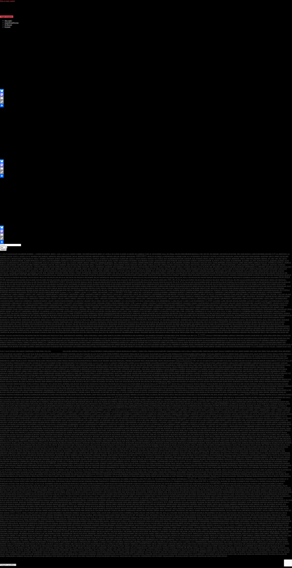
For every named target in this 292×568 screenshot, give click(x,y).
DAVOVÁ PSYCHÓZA (265, 313)
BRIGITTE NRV (205, 288)
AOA (192, 267)
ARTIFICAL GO (140, 269)
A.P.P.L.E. (16, 256)
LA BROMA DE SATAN (146, 410)
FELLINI (161, 354)
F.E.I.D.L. (273, 346)
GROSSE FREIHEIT (61, 373)
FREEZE (65, 360)
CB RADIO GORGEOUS (222, 294)
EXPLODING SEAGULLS (142, 346)
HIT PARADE (110, 381)
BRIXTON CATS (216, 288)
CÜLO (57, 311)
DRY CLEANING (271, 332)
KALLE (288, 397)
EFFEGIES (96, 338)
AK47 (273, 258)
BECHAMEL (24, 277)
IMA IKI (180, 386)
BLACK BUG (148, 282)
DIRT (81, 328)
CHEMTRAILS (23, 298)
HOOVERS (9, 384)
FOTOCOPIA (114, 358)
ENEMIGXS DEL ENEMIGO (77, 342)
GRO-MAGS (28, 373)
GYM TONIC (106, 375)
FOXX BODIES (141, 358)
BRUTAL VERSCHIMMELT (76, 290)
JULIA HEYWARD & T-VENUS (187, 397)
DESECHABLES (16, 322)
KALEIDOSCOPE (279, 397)
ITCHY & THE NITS (81, 390)
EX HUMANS (54, 346)
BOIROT (54, 286)
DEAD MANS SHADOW (130, 315)
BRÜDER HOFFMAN (271, 288)
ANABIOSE (186, 262)
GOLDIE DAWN (248, 369)
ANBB (241, 262)
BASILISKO (196, 275)
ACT (188, 256)
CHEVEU (54, 298)
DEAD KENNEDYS (106, 315)
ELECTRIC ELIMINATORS (12, 340)
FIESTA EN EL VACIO (251, 354)
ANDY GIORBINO (60, 265)
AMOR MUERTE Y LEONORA (128, 262)
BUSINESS (242, 290)
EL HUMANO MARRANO (194, 340)
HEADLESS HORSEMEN (177, 377)
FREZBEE (106, 360)
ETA (266, 344)
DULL (61, 335)
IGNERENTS (138, 386)
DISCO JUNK (190, 328)
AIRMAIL (264, 258)
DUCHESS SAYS (45, 335)
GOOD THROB (282, 369)
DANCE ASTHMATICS (90, 313)
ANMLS (187, 265)
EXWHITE (218, 346)
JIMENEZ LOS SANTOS (138, 394)
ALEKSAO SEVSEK (101, 260)
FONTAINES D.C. (34, 358)
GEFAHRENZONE (159, 365)
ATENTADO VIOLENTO (66, 271)
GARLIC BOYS (233, 363)
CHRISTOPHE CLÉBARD (205, 298)
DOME (97, 330)
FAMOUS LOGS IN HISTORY (157, 351)
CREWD (101, 309)
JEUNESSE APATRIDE (123, 394)
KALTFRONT (34, 399)
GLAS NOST (18, 369)
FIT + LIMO (34, 356)
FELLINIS (168, 354)
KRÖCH (10, 410)
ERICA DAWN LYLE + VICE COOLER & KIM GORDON (264, 342)
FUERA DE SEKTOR (259, 360)
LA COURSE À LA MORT (171, 410)
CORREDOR (95, 307)
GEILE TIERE (192, 365)
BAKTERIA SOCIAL (49, 275)
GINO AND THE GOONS (210, 367)
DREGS (168, 332)
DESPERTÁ (93, 322)
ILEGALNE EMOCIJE (160, 386)
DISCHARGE (159, 328)
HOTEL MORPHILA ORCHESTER (68, 384)
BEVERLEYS (78, 280)
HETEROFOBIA (230, 379)
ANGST (140, 265)
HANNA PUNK (16, 377)
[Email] (146, 98)
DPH (280, 330)
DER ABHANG (35, 320)
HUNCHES (222, 384)
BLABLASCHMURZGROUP (102, 282)
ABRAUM (109, 256)
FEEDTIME (72, 354)
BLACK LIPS (189, 282)
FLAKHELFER (89, 356)
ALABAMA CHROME (16, 260)
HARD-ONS (76, 377)
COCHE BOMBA (37, 303)
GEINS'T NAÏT (217, 365)
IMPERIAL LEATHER (208, 386)
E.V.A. (195, 335)
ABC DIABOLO (43, 256)
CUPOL (124, 311)
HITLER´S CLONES (89, 381)
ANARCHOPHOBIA (219, 262)
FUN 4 (2, 363)
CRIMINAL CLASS (159, 309)
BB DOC (263, 275)
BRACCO (7, 288)
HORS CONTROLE (33, 384)
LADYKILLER (192, 410)
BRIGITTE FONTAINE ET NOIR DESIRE (187, 288)
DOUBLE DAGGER (203, 330)
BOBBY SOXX (266, 284)
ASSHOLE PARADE (255, 269)
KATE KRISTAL (217, 399)
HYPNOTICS (262, 384)
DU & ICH (9, 335)
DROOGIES (227, 332)
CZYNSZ (188, 311)
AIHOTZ (242, 258)
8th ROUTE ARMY (96, 254)
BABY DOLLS (171, 273)
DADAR (282, 311)
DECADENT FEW (35, 317)
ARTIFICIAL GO (150, 269)
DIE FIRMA (176, 324)
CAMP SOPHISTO (229, 292)
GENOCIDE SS (18, 367)
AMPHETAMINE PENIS (145, 262)
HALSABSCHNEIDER (208, 375)
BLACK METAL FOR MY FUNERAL (222, 282)
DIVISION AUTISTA (23, 330)
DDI (14, 315)
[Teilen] (146, 105)
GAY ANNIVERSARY (68, 365)
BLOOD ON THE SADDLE (113, 284)
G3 (109, 363)
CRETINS (95, 309)
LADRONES (183, 410)
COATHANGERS (5, 303)
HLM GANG (119, 381)
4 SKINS (78, 254)
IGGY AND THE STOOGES (118, 386)
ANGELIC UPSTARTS (104, 265)
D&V (192, 311)
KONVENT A (283, 406)
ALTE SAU (46, 262)
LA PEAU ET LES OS (25, 412)
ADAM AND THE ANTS (241, 256)
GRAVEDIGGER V (191, 371)
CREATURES (74, 309)
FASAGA (221, 351)
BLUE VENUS (175, 284)
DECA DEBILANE (23, 317)
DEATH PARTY (221, 315)
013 (103, 254)
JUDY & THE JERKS (170, 397)
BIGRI (222, 280)
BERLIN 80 (216, 277)
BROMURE (248, 288)
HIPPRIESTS (50, 381)
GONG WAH (269, 369)
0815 (201, 254)
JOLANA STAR (45, 397)
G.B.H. (90, 363)
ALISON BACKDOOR (204, 260)
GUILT (245, 373)
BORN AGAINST (152, 286)
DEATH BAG (202, 315)
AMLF (115, 262)
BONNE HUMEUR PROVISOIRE (115, 286)
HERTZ (206, 379)
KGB (95, 401)
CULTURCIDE (99, 311)
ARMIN (40, 269)
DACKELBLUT (268, 311)
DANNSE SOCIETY (126, 313)
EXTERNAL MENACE (172, 346)
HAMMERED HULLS (230, 375)
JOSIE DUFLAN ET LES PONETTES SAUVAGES (80, 397)
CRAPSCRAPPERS (6, 309)
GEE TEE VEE (141, 365)
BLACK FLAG (179, 282)
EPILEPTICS (156, 342)
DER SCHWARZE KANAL (236, 320)
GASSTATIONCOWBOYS (22, 365)
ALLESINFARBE (236, 260)
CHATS (238, 296)
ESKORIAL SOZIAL (187, 344)
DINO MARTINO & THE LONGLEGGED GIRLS (60, 328)
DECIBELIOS (46, 317)
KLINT (7, 406)
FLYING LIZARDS (261, 356)
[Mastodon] (146, 94)
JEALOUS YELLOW (141, 392)
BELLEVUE (178, 277)
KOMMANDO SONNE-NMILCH (161, 406)
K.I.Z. (232, 397)
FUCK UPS (248, 360)
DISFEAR (229, 328)
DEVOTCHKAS (213, 322)
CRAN (282, 307)
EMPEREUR (51, 342)
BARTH (189, 275)
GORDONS (10, 371)
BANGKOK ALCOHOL (104, 275)
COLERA (194, 303)
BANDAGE (92, 275)
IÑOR (124, 388)
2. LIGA (63, 254)
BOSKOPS (172, 286)
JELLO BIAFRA (153, 392)
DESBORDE (285, 320)
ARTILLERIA (160, 269)
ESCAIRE (141, 344)
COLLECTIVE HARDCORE (244, 303)
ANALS (209, 262)
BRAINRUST (30, 288)
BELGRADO (170, 277)
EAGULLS (209, 335)
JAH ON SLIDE (209, 390)
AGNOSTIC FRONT (202, 258)
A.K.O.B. (10, 256)
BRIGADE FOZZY (168, 288)
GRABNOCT (107, 371)
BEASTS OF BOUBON (12, 277)
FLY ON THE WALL (273, 356)
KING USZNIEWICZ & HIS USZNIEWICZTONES (114, 403)
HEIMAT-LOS (32, 379)
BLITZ (66, 284)
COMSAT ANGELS (77, 305)
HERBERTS (158, 379)
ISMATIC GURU (18, 390)
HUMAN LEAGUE (187, 384)
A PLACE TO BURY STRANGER (233, 267)
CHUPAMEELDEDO (280, 298)
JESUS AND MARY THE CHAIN (65, 394)
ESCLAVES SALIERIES (151, 344)
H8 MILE (118, 375)
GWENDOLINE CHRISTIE (73, 375)
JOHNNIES (262, 394)
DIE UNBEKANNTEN (237, 326)
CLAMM (186, 301)
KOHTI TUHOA (85, 406)
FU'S (200, 360)
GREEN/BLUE (219, 371)
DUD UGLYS (55, 335)
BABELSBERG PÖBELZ (158, 273)
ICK (48, 386)
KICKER (104, 401)
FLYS (282, 356)
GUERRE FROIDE (207, 373)
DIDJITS (11, 324)
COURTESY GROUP (207, 307)
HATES (137, 377)
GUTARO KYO (283, 373)
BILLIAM (3, 282)
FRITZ (143, 360)
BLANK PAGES (26, 284)
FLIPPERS (215, 356)
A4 (27, 256)
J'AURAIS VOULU (112, 390)
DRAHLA (137, 332)
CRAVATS (47, 309)
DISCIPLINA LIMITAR (170, 328)
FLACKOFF (64, 356)
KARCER (131, 399)
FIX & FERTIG (55, 356)
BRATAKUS (43, 288)
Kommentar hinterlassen (37, 43)
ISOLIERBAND (48, 390)
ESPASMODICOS (199, 344)
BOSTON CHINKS (192, 286)
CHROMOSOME (236, 298)
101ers (164, 254)
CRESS (89, 309)
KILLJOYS (218, 401)
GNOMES (106, 369)
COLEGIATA (187, 303)
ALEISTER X (90, 260)
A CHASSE (178, 256)
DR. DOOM (10, 332)
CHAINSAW (54, 296)
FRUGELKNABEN (169, 360)
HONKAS (262, 381)
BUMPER (176, 290)
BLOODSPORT (127, 284)
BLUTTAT (248, 284)
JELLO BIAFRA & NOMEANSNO (184, 392)
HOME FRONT (227, 381)
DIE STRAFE (151, 326)
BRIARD (116, 288)
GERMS (55, 367)
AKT (280, 258)
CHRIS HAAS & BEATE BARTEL (156, 298)
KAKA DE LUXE (268, 397)
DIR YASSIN (138, 328)
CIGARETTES (78, 301)
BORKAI (144, 286)
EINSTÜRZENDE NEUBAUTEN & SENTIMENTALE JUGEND (196, 338)
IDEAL (63, 386)
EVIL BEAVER (13, 346)
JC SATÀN (123, 392)
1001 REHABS (214, 254)
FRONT (160, 360)
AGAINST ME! (124, 258)
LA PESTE (36, 412)
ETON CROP (282, 344)
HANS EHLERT (40, 377)
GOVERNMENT (76, 371)
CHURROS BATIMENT (40, 301)
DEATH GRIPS (210, 315)
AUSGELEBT (239, 271)
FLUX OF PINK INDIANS (240, 356)
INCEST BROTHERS (254, 386)
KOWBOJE (150, 408)
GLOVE (92, 369)
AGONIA (211, 258)
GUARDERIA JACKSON (160, 373)
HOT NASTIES (84, 384)
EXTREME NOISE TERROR (205, 346)
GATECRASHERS (48, 365)
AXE (113, 273)
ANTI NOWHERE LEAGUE (121, 267)
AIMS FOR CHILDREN (253, 258)
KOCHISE (77, 406)
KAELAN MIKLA (253, 397)
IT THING (91, 390)
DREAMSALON (160, 332)
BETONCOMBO (41, 280)
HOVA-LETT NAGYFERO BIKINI (129, 384)
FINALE (269, 354)
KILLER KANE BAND (147, 401)
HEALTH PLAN (190, 377)
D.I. (206, 311)
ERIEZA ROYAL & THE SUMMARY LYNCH (21, 344)
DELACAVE (170, 317)
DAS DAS (158, 313)
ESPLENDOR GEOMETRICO (236, 344)
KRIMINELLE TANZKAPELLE (281, 408)
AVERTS (78, 273)
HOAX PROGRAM (129, 381)
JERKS (261, 392)
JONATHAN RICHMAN (57, 397)
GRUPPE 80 (128, 373)
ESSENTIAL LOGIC (252, 344)
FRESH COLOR (97, 360)
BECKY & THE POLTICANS (68, 277)
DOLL (92, 330)
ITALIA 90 (71, 390)
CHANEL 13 (96, 296)
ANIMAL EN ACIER (154, 265)
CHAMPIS (81, 296)
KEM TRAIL (16, 401)
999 (208, 254)
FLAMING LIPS (99, 356)
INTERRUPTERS (193, 388)
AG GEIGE (158, 258)
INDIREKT (288, 386)
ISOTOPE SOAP (59, 390)
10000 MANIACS (245, 254)
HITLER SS (79, 381)
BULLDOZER (155, 290)
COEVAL (127, 303)
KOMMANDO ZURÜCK (180, 406)
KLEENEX (281, 403)
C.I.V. (88, 292)
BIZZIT (90, 282)
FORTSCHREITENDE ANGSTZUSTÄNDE (96, 358)
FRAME (187, 358)
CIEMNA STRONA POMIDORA (64, 301)
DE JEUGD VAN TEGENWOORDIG (155, 317)
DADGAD (3, 313)
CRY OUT (18, 311)
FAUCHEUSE (8, 354)
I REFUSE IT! (256, 388)
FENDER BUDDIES (188, 354)
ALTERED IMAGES (12, 262)
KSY (56, 410)
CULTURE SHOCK (110, 311)
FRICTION (113, 360)
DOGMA (82, 330)
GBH (115, 365)
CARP (33, 294)
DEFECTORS (101, 317)
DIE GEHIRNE (196, 324)
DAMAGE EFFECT (63, 313)
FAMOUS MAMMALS (174, 351)
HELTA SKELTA (91, 379)
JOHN (225, 394)
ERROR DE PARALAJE (127, 344)
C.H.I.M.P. (83, 292)
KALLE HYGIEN (5, 399)
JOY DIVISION (122, 397)
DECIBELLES (55, 317)
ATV (153, 271)
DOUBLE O (213, 330)
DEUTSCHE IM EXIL (152, 322)
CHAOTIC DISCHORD (171, 296)
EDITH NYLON (56, 338)
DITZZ (14, 330)
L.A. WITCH (116, 410)
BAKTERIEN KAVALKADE (65, 275)
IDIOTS (68, 386)
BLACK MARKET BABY (202, 282)
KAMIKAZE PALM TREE (47, 399)
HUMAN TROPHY (212, 384)
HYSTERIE (3, 386)
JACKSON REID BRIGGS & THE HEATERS (161, 390)
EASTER (247, 335)
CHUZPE (51, 301)
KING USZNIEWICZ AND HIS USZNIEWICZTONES (146, 403)
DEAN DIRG (188, 315)
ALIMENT (193, 260)
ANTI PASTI (134, 267)
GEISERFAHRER (237, 365)
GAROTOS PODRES (245, 363)
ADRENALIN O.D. (27, 258)
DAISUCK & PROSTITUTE (47, 313)
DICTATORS (4, 324)
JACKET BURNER (133, 390)
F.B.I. (268, 346)
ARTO (173, 269)
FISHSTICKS (26, 356)
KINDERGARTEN (262, 401)
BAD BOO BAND (210, 273)
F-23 (253, 346)
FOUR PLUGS (132, 358)
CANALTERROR (241, 292)
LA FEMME (210, 410)
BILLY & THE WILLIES (35, 282)
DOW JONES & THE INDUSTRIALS (229, 330)
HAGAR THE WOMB (153, 375)
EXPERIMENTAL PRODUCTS (109, 346)
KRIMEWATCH (244, 408)
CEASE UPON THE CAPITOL (239, 294)
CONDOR (150, 305)
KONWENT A (24, 408)
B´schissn (63, 292)
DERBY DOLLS (46, 320)
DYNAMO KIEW (169, 335)
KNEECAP (39, 406)
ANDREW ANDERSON (40, 265)
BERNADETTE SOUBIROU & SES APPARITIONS (248, 277)
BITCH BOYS (70, 282)
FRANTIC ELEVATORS (253, 358)
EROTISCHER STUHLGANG (105, 344)
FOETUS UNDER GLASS (19, 358)
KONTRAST (242, 406)
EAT (261, 335)
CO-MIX (286, 301)
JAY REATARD (95, 392)
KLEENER (273, 403)
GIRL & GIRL (238, 367)
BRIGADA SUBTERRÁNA (153, 288)
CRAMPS (276, 307)
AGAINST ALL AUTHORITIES (109, 258)
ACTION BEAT (195, 256)
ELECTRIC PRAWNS (70, 340)
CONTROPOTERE (53, 307)
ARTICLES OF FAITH (125, 269)
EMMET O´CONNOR (30, 342)
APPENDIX (261, 267)
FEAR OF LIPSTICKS (41, 354)
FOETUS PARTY (5, 358)
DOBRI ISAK (47, 330)
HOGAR (137, 381)
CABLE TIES (137, 292)
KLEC (268, 403)
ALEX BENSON (142, 260)
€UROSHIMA (4, 346)
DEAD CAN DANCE (64, 315)
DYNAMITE (160, 335)
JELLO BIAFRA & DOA (165, 392)
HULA (179, 384)
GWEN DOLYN (86, 375)
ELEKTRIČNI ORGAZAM (139, 340)
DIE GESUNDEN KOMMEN (223, 324)
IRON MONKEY (271, 388)
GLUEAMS (99, 369)
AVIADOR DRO (87, 273)
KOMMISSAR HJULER (195, 406)
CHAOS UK (125, 296)
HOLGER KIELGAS (182, 381)
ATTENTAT (134, 271)
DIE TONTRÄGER (201, 326)
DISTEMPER (270, 328)
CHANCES (88, 296)
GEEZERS (149, 365)
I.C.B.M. (10, 386)
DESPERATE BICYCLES (81, 322)
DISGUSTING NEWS (238, 328)
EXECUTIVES (45, 346)
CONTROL (19, 307)
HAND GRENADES (264, 375)
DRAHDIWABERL (128, 332)
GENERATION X (280, 365)
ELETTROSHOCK (179, 340)
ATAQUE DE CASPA (36, 271)
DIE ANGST (68, 324)
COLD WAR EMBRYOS (174, 303)
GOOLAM (3, 371)
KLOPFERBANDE (24, 406)
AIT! (269, 258)
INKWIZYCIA (71, 388)
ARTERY (100, 269)
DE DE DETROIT (73, 317)
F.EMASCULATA (281, 346)
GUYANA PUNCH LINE (46, 375)
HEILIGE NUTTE (14, 379)
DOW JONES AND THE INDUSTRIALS (253, 330)
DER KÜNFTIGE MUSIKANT (121, 320)
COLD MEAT (152, 303)
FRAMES (194, 358)
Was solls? (8, 21)
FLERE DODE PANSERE (141, 356)
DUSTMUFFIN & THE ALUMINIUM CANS (134, 335)
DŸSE (177, 335)
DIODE (77, 328)
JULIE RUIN (201, 397)
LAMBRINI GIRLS (264, 410)
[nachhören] (4, 47)
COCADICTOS (27, 303)
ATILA (77, 271)
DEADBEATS (44, 315)
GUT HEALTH (8, 375)
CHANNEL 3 (112, 296)
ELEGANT (116, 340)
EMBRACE (283, 340)
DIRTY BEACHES (120, 328)
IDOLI (78, 386)
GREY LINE (238, 371)
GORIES (24, 371)
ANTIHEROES (99, 267)
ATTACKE (121, 271)
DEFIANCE (129, 317)
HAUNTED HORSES (146, 377)
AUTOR (39, 273)
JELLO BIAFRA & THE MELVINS (247, 392)
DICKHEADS (247, 322)
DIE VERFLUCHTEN (250, 326)
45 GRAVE (123, 254)
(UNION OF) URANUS (43, 254)
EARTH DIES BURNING (220, 335)
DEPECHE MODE (15, 320)
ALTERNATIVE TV (25, 262)
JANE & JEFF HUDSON (13, 392)
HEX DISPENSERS (241, 379)
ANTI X (161, 267)
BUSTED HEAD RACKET (271, 290)
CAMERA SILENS (191, 292)
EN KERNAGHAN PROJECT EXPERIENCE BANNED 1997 (110, 342)
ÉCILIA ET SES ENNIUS (43, 338)
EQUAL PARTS (183, 342)
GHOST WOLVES (135, 367)
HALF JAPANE (176, 375)
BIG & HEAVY (136, 280)
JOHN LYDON (251, 394)
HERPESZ (201, 379)
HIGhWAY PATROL (12, 381)
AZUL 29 (118, 273)
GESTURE (84, 367)
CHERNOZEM (33, 298)
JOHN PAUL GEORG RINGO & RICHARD (26, 397)
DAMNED (78, 313)
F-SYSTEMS (259, 346)
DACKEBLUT (258, 311)
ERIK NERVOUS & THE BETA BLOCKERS (60, 344)
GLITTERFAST (61, 369)
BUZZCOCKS (32, 292)
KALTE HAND (24, 399)
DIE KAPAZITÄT (275, 324)
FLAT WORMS (115, 356)
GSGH (150, 373)
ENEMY (88, 342)
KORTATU (72, 408)
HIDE (279, 379)
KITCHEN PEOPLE (197, 403)
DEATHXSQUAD (284, 315)
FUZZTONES (83, 363)
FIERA (242, 354)
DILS (42, 328)
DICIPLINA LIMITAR (235, 322)
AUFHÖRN (195, 271)
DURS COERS (102, 335)
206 (167, 254)
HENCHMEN (109, 379)
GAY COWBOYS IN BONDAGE (85, 365)
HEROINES (193, 379)
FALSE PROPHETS (97, 351)
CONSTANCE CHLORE (226, 305)
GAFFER (131, 363)
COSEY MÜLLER (146, 307)
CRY (12, 311)
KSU (52, 410)
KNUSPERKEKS (68, 406)
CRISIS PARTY (189, 309)
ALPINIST (281, 260)
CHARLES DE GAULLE (201, 296)
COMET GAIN (20, 305)
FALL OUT (86, 351)
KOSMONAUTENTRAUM (124, 408)
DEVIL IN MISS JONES (196, 322)
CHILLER (60, 298)
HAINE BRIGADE (165, 375)
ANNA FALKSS (195, 265)
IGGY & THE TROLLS (102, 386)
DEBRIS (10, 317)
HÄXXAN (142, 375)
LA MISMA (279, 410)
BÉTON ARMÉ (31, 280)
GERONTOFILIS (64, 367)
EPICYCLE (148, 342)
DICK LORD (261, 322)
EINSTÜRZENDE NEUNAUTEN (226, 338)
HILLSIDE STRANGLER (26, 381)
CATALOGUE (146, 294)
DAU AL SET (183, 313)
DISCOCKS (181, 328)
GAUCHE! (58, 365)
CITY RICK (139, 301)
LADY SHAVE (201, 410)
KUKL (60, 410)
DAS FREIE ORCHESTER (170, 313)
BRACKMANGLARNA (18, 288)
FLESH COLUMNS (156, 356)
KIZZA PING (207, 403)
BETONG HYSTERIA (53, 280)
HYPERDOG (254, 384)
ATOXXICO (114, 271)
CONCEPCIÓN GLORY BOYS (93, 305)
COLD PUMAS (162, 303)
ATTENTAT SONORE (144, 271)
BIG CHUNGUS (207, 280)
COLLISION (257, 303)
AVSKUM (95, 273)
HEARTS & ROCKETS (227, 377)
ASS (247, 269)
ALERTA (116, 260)
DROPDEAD (236, 332)
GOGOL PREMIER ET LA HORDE (196, 369)
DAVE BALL (236, 313)
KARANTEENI (122, 399)
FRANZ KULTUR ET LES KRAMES (272, 358)
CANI (248, 292)
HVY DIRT (240, 384)
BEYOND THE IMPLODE (91, 280)
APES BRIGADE (217, 267)
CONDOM (144, 305)
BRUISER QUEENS (32, 290)
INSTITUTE (146, 388)
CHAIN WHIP (62, 296)
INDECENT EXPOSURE (269, 386)
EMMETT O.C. (42, 342)
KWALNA (78, 410)
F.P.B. (289, 346)
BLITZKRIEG (73, 284)
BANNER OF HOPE (131, 275)
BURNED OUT (209, 290)
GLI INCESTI (46, 369)
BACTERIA (191, 273)
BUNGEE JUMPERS (186, 290)
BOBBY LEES (256, 284)
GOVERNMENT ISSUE (89, 371)
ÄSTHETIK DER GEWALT (83, 258)
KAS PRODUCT (158, 399)
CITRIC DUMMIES (115, 301)
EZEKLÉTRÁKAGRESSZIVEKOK (239, 346)
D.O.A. (223, 311)
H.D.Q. (112, 375)
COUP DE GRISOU (195, 307)
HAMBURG (219, 375)
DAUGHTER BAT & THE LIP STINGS (208, 313)
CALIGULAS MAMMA (160, 292)
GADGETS (114, 363)
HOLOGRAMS (217, 381)
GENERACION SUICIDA (266, 365)
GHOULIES (145, 367)
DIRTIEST (96, 328)
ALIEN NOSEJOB (171, 260)
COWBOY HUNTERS (230, 307)
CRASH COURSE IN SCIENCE (27, 309)
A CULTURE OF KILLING (225, 256)
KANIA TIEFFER (83, 399)
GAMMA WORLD (188, 363)
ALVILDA (73, 262)
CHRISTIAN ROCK (174, 298)
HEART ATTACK (201, 377)
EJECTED (240, 338)
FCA (24, 354)
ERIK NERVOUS (41, 344)
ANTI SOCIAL (153, 267)
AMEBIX (80, 262)
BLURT (210, 284)
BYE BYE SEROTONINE (46, 292)
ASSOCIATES (282, 269)
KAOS (91, 399)
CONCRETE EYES (123, 305)
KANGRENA (74, 399)
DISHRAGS (249, 328)
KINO (165, 403)
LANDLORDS (4, 412)
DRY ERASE (281, 332)
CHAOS (118, 296)
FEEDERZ (64, 354)
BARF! (159, 275)
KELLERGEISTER (6, 401)
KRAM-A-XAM (188, 408)
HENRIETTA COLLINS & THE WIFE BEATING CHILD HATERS (134, 379)
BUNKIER (196, 290)
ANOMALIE (265, 265)
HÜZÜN (174, 384)
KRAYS (212, 408)
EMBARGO (265, 340)
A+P (273, 254)
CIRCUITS (104, 301)
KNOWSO (59, 406)
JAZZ (118, 392)
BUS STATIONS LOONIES (254, 290)
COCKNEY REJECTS (58, 303)
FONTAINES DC (47, 358)
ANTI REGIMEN (143, 267)
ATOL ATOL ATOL (85, 271)
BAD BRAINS (221, 273)
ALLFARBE (245, 260)
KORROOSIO (64, 408)
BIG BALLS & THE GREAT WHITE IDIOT (154, 280)
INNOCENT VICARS (92, 388)
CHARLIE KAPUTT (229, 296)
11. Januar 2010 (9, 111)
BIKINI (257, 280)
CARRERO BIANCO (51, 294)
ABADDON (34, 256)
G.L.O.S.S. (96, 363)
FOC (285, 356)
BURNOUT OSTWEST (221, 290)
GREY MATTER (248, 371)
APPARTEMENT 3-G (251, 267)
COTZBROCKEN (157, 307)
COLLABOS (224, 303)
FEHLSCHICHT (134, 354)
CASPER (81, 294)
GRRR (76, 373)
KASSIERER (168, 399)
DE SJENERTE (37, 322)
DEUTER (143, 322)
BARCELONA (152, 275)
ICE (28, 386)
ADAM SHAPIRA (254, 256)
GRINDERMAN (275, 371)
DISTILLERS (279, 328)
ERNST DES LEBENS (89, 344)
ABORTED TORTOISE (85, 256)
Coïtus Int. (138, 303)
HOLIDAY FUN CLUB (196, 381)
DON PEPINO (115, 330)
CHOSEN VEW (129, 298)
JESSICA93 (282, 392)
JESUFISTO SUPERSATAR (14, 394)
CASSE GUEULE (106, 294)
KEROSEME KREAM (57, 401)
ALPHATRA (273, 260)
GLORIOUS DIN (85, 369)
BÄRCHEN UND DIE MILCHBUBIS (24, 275)
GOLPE (256, 369)
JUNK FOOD (227, 397)
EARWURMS (240, 335)
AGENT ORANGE (141, 258)
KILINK (130, 401)
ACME (184, 256)
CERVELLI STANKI (6, 296)
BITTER (77, 282)
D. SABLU (229, 311)
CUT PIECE (155, 311)
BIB (130, 280)
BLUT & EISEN (218, 284)
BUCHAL (105, 290)
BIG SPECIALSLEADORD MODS (244, 280)
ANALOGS (203, 262)
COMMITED (67, 305)
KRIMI (251, 408)
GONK (275, 369)
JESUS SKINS (111, 394)
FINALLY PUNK (278, 354)
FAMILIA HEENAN (109, 351)
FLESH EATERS (167, 356)
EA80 (201, 335)
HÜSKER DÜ (164, 383)
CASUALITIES (127, 294)
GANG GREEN (199, 363)
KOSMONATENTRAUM (106, 408)
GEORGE (41, 367)
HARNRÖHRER (86, 377)
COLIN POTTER (215, 303)
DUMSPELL (79, 335)
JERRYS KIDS (274, 392)
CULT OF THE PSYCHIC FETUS (84, 311)
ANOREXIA (281, 265)
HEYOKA (251, 379)
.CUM (58, 254)
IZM (104, 390)
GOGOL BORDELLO (157, 369)
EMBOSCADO (274, 340)
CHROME (216, 298)
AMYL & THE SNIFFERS (174, 262)
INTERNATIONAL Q (180, 388)
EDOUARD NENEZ (68, 338)
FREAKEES (31, 360)
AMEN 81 (86, 262)
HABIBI (123, 375)
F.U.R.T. (2, 351)
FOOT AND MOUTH (70, 358)
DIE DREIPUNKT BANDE (164, 324)
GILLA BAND (189, 367)
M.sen (25, 43)
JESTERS (3, 394)
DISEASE (223, 328)
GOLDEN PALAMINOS (222, 369)
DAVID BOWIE (245, 313)
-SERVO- (53, 254)
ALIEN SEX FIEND (184, 260)
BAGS (41, 275)
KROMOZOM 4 (18, 410)
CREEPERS (82, 309)
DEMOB (259, 317)
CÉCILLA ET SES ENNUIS (257, 294)
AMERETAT (94, 262)
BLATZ (34, 284)
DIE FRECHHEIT (185, 324)
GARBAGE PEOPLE (221, 363)
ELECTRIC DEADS (276, 338)
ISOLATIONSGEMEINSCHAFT (33, 390)
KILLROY (226, 401)
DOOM (157, 330)
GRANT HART (137, 371)
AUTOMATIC (4, 273)
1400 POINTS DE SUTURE (227, 254)
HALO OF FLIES (195, 375)
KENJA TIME (25, 401)
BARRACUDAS (167, 275)
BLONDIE (96, 284)
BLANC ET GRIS (10, 284)
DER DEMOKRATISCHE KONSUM (62, 320)
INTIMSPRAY (219, 388)
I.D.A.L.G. (16, 386)
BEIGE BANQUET (116, 277)
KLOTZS (33, 406)
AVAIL (45, 273)
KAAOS (237, 397)
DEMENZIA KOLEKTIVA (249, 317)
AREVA (30, 269)
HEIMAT (23, 379)
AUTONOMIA (32, 273)
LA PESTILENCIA (45, 412)
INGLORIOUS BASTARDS (39, 388)
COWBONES (219, 307)
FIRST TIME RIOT (15, 356)
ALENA (110, 260)
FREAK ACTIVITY (21, 360)
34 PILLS (108, 254)
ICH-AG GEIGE (35, 386)
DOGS (88, 330)
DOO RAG (163, 330)
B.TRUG (137, 273)
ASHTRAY (217, 269)
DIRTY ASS (110, 328)
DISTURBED (4, 330)
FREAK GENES (41, 360)
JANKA (31, 392)
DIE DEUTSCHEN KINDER (126, 324)
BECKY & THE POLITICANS (49, 277)
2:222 (68, 254)
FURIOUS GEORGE (19, 363)
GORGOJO (17, 371)
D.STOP (235, 311)
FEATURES (52, 354)
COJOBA (145, 303)
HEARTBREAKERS (213, 377)
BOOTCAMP (130, 286)
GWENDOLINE (59, 375)
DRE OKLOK (175, 332)
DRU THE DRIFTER (253, 332)
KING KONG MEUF (36, 403)
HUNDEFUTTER (231, 384)
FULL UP (289, 360)
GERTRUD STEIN (75, 367)
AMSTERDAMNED (160, 262)
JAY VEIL (113, 392)
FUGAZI (281, 360)
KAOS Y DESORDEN (100, 399)
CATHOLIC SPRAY (199, 294)
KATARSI (209, 399)
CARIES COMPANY (18, 294)
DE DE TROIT (84, 317)
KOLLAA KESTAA (109, 406)
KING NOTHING (48, 403)
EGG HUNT (103, 338)
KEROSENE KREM (84, 401)
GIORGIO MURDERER (225, 367)
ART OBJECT (180, 269)
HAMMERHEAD (242, 375)
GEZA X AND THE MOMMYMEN (119, 367)
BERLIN (209, 277)
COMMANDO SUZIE (55, 305)
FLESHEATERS (178, 356)
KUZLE (65, 410)
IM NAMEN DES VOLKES (192, 386)
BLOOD (101, 284)
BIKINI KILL (282, 280)
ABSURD (123, 256)
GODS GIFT (117, 369)
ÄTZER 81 (96, 258)
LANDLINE (286, 410)
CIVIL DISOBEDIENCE (163, 301)
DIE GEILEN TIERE (207, 324)
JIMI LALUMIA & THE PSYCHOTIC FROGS (160, 394)
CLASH (208, 300)
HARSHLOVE (95, 377)
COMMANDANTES (32, 305)
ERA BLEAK (193, 342)
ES (136, 344)
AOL (195, 267)
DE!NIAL (37, 315)
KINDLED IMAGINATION (277, 401)
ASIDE (230, 269)
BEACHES (270, 275)
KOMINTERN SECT (122, 406)
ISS (65, 390)
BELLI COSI (187, 277)
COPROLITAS (64, 307)
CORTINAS (124, 307)
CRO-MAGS (236, 309)
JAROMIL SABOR (84, 392)
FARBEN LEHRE (197, 351)
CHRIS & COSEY (140, 298)
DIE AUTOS (82, 324)
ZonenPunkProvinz (12, 23)
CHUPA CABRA (269, 298)
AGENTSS (150, 258)
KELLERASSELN (275, 399)
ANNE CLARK (215, 265)
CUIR (61, 311)
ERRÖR (117, 344)
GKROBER (3, 369)
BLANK (18, 284)
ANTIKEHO (108, 267)
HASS (109, 377)
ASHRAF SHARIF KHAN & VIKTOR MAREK (199, 269)
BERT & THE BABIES (272, 277)
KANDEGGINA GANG (62, 399)
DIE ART (75, 324)
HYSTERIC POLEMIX (281, 384)
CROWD (253, 309)
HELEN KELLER (79, 379)
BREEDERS (84, 288)
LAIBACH (236, 410)
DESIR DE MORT (27, 322)
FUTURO (58, 363)
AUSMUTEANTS (263, 271)
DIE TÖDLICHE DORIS (185, 326)
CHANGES (103, 296)
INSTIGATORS (138, 388)
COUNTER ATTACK (182, 307)
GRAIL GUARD (116, 371)
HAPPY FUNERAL (51, 377)
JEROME (266, 392)
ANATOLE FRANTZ (232, 262)
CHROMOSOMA (225, 298)
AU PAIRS (228, 271)
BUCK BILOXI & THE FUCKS (117, 290)
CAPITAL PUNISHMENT (274, 292)
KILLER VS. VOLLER (195, 401)
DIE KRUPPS (26, 326)
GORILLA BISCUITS (45, 371)
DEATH (194, 315)
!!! (0, 254)
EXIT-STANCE (67, 346)
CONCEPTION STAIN (110, 305)
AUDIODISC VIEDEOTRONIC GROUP (179, 271)
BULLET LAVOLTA (166, 290)
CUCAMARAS (44, 311)
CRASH (15, 309)
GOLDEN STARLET (236, 369)
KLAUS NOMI (261, 403)
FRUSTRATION (184, 360)
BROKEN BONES (227, 288)
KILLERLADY (159, 401)
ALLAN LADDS (225, 260)
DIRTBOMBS (88, 328)
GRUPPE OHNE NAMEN (140, 373)
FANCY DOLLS (186, 351)
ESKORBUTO (176, 344)
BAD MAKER (232, 273)
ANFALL (92, 265)
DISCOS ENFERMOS (212, 328)
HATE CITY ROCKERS (118, 377)
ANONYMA (273, 265)
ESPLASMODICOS (220, 344)
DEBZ (15, 317)
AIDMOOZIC (235, 258)
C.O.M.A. (111, 292)
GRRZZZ (82, 373)
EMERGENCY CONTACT (15, 342)
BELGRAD (162, 277)
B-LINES (125, 273)
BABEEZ (147, 273)
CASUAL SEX (137, 294)
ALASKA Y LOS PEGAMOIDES (50, 260)
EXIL (61, 346)
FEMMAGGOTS (177, 354)
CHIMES (67, 298)
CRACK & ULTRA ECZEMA (251, 307)
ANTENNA (37, 267)
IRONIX (263, 388)
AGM (193, 258)
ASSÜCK (3, 271)
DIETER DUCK (160, 326)
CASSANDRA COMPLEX (93, 294)
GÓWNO (99, 371)
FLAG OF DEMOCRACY (76, 356)
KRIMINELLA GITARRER (262, 408)
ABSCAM (116, 256)
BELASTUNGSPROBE (151, 277)
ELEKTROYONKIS (167, 340)
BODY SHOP (35, 286)
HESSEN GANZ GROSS (217, 379)
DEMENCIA (219, 317)
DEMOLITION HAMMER (271, 317)
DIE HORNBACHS (264, 324)
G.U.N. (106, 363)
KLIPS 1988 (14, 406)
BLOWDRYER (136, 284)
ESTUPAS (262, 344)
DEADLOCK (118, 315)
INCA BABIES (243, 386)
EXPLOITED (155, 346)
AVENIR (65, 273)
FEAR (32, 354)
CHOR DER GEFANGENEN (108, 298)
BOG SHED (47, 286)
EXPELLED (96, 346)
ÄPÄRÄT (57, 258)
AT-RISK (27, 271)
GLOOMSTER (74, 369)
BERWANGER (10, 280)
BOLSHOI (83, 286)
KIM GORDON (248, 401)
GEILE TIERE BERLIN (205, 365)
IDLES (73, 386)
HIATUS (262, 379)
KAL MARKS (15, 399)
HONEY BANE (249, 381)
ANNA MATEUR (205, 265)
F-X (265, 346)
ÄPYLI (63, 258)
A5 (29, 256)
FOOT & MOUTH (57, 358)
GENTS (35, 367)
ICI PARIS (43, 386)
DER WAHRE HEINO (274, 320)
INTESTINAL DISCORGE (207, 388)
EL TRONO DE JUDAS (233, 340)
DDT (32, 315)
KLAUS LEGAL (251, 403)
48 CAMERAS (139, 254)
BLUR (205, 284)
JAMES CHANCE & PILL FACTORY (238, 390)
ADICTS (271, 256)
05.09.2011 (6, 38)
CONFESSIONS (180, 305)
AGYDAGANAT (220, 258)
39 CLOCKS (115, 254)
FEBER (58, 354)
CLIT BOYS (250, 301)
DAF (8, 313)
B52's (142, 273)
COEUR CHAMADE (117, 303)
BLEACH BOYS (42, 284)
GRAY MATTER (203, 371)
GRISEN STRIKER (14, 373)
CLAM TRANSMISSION (196, 301)
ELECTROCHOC (82, 340)
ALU (68, 262)
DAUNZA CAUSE (225, 313)
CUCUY (52, 311)
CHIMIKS (73, 298)
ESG (170, 344)
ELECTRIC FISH (27, 340)
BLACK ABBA (121, 282)
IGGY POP (130, 386)
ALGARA (151, 260)
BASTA (212, 275)
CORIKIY (81, 307)
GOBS (111, 369)
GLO (68, 369)
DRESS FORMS (185, 332)
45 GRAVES (130, 254)
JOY (112, 397)
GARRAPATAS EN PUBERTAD (262, 363)
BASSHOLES (205, 275)
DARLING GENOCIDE (148, 313)
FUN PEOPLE (8, 363)
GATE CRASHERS (36, 365)
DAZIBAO (287, 313)
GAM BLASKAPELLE (175, 363)
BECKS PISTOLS (33, 277)
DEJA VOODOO (139, 317)
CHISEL (96, 298)
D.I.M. (209, 311)
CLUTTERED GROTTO (275, 301)
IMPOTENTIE (219, 386)
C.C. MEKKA (75, 292)
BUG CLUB (131, 290)
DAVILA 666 (254, 313)
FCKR (28, 354)
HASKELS (103, 377)
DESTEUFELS (102, 322)
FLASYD (107, 356)
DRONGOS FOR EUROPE (215, 332)
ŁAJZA (242, 410)
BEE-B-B (97, 277)
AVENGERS (58, 273)
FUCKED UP (207, 360)
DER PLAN (157, 320)
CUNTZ (119, 311)
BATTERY (226, 275)
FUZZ (77, 363)
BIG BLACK (174, 279)
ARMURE (47, 269)
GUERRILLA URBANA (221, 373)
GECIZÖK (120, 365)
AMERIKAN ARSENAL (105, 262)
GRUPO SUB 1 (119, 373)
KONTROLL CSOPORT (261, 406)
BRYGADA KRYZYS (91, 290)
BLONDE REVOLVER (85, 284)
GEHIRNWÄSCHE (182, 365)
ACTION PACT (205, 256)
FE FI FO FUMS (102, 354)
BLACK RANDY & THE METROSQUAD (259, 282)
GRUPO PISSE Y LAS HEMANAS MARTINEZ (99, 373)
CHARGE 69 (190, 296)
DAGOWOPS (24, 313)
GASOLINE (10, 365)
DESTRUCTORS (112, 322)
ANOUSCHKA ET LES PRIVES (9, 267)
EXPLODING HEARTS (127, 346)
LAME (273, 410)
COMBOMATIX (5, 305)
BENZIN (203, 277)
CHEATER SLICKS (271, 296)
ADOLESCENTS (16, 258)
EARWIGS (232, 335)
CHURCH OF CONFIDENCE (23, 301)
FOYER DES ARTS (153, 358)
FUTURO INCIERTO (68, 363)
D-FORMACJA (199, 311)
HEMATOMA (100, 379)
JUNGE (220, 397)
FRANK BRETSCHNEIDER (206, 358)
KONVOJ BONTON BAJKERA (9, 408)
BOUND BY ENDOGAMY (219, 286)
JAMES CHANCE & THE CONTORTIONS (263, 390)
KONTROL (250, 406)
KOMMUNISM (208, 406)
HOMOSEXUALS (238, 381)
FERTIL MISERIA (200, 354)
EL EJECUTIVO (125, 340)
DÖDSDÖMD (75, 330)
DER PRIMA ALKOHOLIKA (171, 320)
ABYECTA (150, 256)
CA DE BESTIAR (147, 292)
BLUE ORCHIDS (165, 284)
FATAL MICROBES (284, 351)
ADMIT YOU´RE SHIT (281, 256)
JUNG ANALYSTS (211, 397)
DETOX (130, 322)
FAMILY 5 (135, 351)
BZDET (57, 292)
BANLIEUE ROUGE (117, 275)
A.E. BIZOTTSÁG (281, 254)
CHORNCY (121, 298)
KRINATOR (3, 410)
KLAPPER (232, 403)
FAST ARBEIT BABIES (242, 351)
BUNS (202, 290)
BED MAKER (89, 277)
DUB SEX (36, 335)
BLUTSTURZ (240, 284)
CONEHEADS (158, 305)
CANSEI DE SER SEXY (258, 292)
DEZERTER (223, 322)
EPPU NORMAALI (172, 342)
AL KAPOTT (216, 260)
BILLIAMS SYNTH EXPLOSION (17, 282)
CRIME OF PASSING (145, 309)
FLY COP (251, 356)
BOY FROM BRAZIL (280, 286)
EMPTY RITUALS (61, 342)
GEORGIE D (49, 367)
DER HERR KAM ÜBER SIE (103, 320)
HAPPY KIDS (62, 377)
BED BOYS (80, 277)
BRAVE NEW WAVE (64, 288)
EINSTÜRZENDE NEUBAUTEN (161, 338)
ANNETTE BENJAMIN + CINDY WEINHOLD (235, 265)
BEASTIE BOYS (279, 275)
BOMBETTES (91, 286)
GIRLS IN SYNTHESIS (264, 367)
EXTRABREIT (184, 346)
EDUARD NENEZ (79, 338)
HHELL (256, 379)
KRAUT (206, 408)
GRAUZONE (169, 371)
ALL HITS (253, 260)
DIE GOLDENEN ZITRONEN (241, 324)
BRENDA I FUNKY (95, 288)
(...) (34, 254)
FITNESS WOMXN (44, 356)
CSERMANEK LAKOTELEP (30, 311)
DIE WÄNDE (270, 326)
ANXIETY (179, 267)
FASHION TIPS (229, 351)
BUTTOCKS (12, 292)
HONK (256, 381)
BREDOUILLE (75, 288)
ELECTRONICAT (106, 340)
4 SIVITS (73, 254)
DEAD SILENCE (155, 315)
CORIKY (88, 307)
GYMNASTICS (96, 375)
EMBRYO (3, 342)
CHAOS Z (132, 296)
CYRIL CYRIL (180, 311)
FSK (194, 360)
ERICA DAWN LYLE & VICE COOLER (234, 342)
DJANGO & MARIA (36, 330)
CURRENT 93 (136, 311)
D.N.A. (219, 311)
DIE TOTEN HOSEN (214, 326)
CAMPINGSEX (218, 292)
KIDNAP (121, 401)
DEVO (206, 322)
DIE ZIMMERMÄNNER (282, 326)
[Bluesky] (146, 91)
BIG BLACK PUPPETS (187, 280)
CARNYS (28, 294)
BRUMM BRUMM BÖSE (59, 290)
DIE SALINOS (118, 326)
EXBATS (37, 346)
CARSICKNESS (63, 294)
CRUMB (8, 311)
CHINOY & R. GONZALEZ (85, 298)
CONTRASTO (11, 307)
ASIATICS (224, 269)
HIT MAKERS (100, 381)
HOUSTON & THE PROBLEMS (109, 384)
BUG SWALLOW (145, 290)
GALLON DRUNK (145, 363)
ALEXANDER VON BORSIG (128, 260)
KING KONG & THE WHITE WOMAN (18, 403)
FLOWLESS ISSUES (225, 356)
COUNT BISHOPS (169, 307)
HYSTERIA (270, 384)
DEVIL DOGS (184, 322)
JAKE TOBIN (218, 390)
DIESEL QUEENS (140, 326)
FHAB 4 (236, 354)
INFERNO (19, 388)
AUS (233, 271)
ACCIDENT (158, 256)
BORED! (138, 286)
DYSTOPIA (183, 335)
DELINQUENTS (185, 317)
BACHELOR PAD (181, 273)
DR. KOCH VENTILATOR (23, 332)
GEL (257, 365)
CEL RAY (288, 294)
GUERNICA (197, 373)
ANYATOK (186, 267)
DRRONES (243, 332)
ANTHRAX (44, 267)
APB (210, 267)
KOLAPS (100, 406)
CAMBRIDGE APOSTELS (176, 292)
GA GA (136, 363)
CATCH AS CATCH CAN (184, 294)
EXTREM (193, 346)
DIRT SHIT (103, 328)
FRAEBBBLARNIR (165, 358)
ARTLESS (168, 269)
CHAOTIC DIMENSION (156, 296)
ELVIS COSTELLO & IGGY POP (251, 340)
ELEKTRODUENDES (154, 340)
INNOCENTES (80, 388)
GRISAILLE (4, 373)
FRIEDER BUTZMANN (132, 360)
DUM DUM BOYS (69, 335)
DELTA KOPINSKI (202, 317)
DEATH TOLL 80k (256, 315)
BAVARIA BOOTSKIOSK (245, 275)
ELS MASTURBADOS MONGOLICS (214, 340)
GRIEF (268, 371)
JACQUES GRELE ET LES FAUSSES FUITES (190, 390)
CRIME (122, 309)
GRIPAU (283, 371)
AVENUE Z (72, 273)
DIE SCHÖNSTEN (129, 326)
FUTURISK (51, 363)
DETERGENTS (122, 322)
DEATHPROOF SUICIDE (242, 315)
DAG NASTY (15, 313)
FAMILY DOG (143, 351)
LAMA (256, 410)
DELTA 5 (194, 317)
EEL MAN (89, 338)
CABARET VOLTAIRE (123, 292)
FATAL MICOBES (272, 351)
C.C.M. (68, 292)
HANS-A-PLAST (28, 377)
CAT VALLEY (210, 294)
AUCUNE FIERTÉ (161, 271)
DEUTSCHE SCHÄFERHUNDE (170, 322)
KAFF (261, 397)
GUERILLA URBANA (186, 373)
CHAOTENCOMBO (142, 296)
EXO (74, 346)
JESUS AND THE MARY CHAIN (86, 394)
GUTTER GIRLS (33, 375)
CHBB (243, 296)
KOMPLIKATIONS (220, 406)
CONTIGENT (254, 305)
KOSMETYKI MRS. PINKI (89, 408)
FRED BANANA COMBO (54, 360)
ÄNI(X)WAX (50, 258)
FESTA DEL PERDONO (214, 354)
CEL (268, 294)
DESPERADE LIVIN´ (66, 322)
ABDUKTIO (52, 256)
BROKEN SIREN (238, 288)
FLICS (185, 356)
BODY (9, 286)
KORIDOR (32, 408)
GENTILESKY (28, 367)
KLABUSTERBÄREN (220, 403)
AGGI (165, 258)
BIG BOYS (198, 280)
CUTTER (172, 311)
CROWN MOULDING (270, 309)
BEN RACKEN (196, 277)
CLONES (257, 301)
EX (20, 346)
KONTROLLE (273, 406)
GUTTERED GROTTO (21, 375)
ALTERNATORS (37, 262)
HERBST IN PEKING (169, 379)
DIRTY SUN (130, 328)
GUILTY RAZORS (253, 373)
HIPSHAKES (58, 381)
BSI (100, 290)
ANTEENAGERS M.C (27, 267)
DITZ (10, 330)
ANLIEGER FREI (178, 265)
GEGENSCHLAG (170, 365)
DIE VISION (261, 326)
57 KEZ (147, 254)
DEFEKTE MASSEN (119, 317)
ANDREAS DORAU (276, 262)
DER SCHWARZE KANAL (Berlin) (256, 320)
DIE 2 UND (17, 324)
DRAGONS (118, 332)
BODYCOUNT (25, 286)
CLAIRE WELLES (176, 301)
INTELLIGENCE (168, 388)
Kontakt (7, 27)
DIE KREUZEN (17, 326)
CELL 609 (281, 294)
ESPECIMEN (210, 344)
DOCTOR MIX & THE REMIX (61, 330)
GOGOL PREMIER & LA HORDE (174, 369)
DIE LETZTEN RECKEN (53, 326)
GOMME (261, 369)
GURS (276, 373)
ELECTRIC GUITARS (40, 340)
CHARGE (182, 296)
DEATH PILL (230, 315)
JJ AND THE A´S (192, 394)
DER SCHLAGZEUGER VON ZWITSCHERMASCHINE (210, 320)
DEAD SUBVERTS (167, 315)
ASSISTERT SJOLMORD (270, 269)
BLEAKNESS (52, 284)
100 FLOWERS (156, 254)
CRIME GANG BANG (132, 309)
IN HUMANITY (53, 388)
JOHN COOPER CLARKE (236, 394)
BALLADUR (85, 275)
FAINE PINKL (39, 351)
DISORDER (257, 328)
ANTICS (92, 267)
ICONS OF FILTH (55, 386)
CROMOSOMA (245, 309)
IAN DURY (23, 386)
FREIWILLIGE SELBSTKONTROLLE (80, 360)
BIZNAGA (84, 282)
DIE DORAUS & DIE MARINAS (145, 324)
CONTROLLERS (41, 307)
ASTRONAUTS (19, 271)
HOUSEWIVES (94, 384)
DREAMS (152, 332)
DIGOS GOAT (36, 328)
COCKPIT (69, 303)
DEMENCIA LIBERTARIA (232, 317)
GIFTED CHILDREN (178, 367)
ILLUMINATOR (173, 386)
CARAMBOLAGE (5, 294)
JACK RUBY (143, 390)
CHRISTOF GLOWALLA (188, 298)
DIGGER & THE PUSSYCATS (9, 328)
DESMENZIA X (48, 322)
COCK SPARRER (78, 303)
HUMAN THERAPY (200, 384)
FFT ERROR (230, 354)
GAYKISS (99, 365)
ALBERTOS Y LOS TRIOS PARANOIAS (72, 260)
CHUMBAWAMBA (257, 298)
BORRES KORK (163, 286)
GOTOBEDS (66, 371)
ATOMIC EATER (97, 271)
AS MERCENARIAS (239, 269)
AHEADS (228, 258)
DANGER (101, 313)
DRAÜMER (144, 332)
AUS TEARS (273, 271)
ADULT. (36, 258)
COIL (132, 303)
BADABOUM (200, 273)
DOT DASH (193, 330)
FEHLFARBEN (113, 354)
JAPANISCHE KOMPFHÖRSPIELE (67, 392)
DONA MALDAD (104, 330)
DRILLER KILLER (201, 332)
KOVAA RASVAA (141, 408)
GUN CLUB (268, 373)
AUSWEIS (281, 271)
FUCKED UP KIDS (217, 360)
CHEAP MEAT (250, 296)
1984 (238, 254)
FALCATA (47, 351)
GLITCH (53, 369)
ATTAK (127, 271)
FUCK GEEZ (227, 360)
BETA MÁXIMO (20, 280)
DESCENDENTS (5, 322)
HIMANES (38, 381)
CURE (130, 311)
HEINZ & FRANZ (51, 379)
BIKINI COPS (273, 280)
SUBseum (8, 25)
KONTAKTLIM (233, 406)
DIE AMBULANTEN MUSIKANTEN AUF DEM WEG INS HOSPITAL (43, 324)
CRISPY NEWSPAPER (217, 309)
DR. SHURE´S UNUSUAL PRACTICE (43, 332)
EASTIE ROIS (254, 335)
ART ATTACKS (92, 269)
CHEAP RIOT (260, 296)
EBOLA (279, 335)
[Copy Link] (146, 102)
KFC (92, 401)
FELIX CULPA (144, 354)
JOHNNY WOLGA (271, 394)
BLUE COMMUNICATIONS (150, 284)
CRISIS (182, 309)
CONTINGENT (263, 305)
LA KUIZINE (249, 410)
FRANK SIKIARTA (239, 358)
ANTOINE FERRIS (170, 267)
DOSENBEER (171, 330)
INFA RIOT (12, 388)
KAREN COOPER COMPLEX (143, 399)
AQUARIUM (270, 267)
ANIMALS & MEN (167, 265)
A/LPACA (22, 256)
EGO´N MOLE (130, 338)
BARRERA (183, 275)
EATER (265, 335)
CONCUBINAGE (134, 305)
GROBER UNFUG (38, 373)
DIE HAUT (254, 324)
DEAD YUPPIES (178, 315)
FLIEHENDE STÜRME (197, 356)
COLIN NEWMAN (203, 303)
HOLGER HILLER (146, 381)
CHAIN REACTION (44, 296)
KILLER (136, 401)
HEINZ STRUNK (62, 379)
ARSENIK (78, 269)
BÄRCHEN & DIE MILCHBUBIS (264, 273)
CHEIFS (15, 298)
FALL (56, 350)
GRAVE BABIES (180, 371)
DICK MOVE (270, 322)
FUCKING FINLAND (238, 360)
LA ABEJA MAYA (133, 410)
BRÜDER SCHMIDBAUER (17, 290)
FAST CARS (253, 351)
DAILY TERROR (33, 313)
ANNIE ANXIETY (255, 265)
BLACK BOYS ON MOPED (135, 282)
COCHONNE (47, 303)
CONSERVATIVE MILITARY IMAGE (206, 305)
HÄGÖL (129, 375)
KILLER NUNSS (169, 401)
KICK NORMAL (112, 401)
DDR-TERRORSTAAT (23, 315)
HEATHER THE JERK (241, 377)
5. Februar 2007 (9, 181)
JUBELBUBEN (159, 397)
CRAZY (66, 309)
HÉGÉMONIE (4, 379)
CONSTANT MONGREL (241, 305)
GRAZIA (211, 371)
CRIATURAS (115, 309)
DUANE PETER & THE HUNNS (23, 335)
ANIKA (145, 265)
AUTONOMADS (22, 273)
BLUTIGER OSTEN (229, 284)
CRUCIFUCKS (282, 309)
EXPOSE (162, 346)
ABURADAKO (131, 256)
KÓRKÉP (38, 408)
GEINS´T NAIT (227, 365)
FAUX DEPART (17, 354)
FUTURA (29, 363)
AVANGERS (50, 273)
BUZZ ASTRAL (22, 292)
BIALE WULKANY (122, 280)
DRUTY (263, 332)
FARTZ (216, 351)
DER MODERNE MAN (142, 319)
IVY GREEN (99, 390)
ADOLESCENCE (5, 258)
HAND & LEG (253, 375)
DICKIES (254, 322)
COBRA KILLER (16, 303)
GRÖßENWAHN (49, 373)
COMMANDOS (43, 305)
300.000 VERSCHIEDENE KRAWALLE (187, 254)
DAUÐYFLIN (191, 313)
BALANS (77, 275)
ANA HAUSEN (195, 262)
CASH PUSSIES (73, 294)
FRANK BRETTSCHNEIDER (224, 358)
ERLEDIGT (77, 344)
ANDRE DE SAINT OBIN (25, 265)
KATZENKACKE (239, 399)
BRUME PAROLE (44, 290)
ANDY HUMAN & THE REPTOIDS (78, 265)
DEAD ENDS (75, 315)
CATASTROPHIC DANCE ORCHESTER (163, 294)
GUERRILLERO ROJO (236, 373)
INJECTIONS (62, 388)
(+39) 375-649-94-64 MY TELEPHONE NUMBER (17, 254)
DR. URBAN (110, 332)
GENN (12, 367)
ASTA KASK (10, 271)
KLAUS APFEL (241, 403)
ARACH (276, 267)
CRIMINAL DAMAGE (172, 309)
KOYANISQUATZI (160, 408)
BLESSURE (60, 284)
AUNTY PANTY (219, 271)
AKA (276, 258)
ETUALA (289, 344)
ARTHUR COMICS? (110, 269)
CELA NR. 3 (274, 294)
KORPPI (44, 408)
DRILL (192, 332)
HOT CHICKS (52, 384)
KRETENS (235, 408)
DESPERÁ (56, 322)
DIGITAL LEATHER (25, 328)
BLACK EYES (168, 282)
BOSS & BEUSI (181, 286)
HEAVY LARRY (266, 377)
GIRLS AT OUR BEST (249, 367)
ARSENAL (58, 269)
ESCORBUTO (164, 344)
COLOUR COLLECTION (280, 303)
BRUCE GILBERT (258, 288)
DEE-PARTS (93, 317)
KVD (72, 410)
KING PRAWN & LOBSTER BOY (64, 403)
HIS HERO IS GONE (69, 381)
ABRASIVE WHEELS (99, 256)
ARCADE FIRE (5, 269)
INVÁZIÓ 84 (231, 388)
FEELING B (80, 354)
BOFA (41, 286)
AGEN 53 (132, 258)
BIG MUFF (216, 280)
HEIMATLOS (41, 379)
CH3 (26, 296)
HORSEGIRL (44, 384)
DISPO (263, 328)
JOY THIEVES (134, 397)
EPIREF (163, 342)
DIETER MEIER (171, 326)
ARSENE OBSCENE (68, 269)
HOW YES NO (145, 384)
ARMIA (35, 269)
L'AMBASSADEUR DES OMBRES (92, 410)
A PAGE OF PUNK (203, 267)
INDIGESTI (280, 386)
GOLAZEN (211, 369)
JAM (224, 390)
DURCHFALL (93, 335)
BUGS (137, 290)
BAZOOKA (256, 275)
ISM (11, 390)
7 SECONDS (86, 254)
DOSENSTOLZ (180, 330)
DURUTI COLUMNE (114, 335)
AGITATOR (187, 258)
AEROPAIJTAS (70, 258)
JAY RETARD (104, 392)
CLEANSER (216, 301)
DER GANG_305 (88, 320)
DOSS (187, 330)
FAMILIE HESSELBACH (123, 351)
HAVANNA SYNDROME (160, 377)
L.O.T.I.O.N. (124, 410)
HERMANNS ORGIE (182, 379)
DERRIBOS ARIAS (187, 320)
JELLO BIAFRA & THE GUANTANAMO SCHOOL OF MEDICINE (215, 392)
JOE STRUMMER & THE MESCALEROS (210, 394)
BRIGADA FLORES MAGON (135, 288)
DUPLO (86, 335)
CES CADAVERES (19, 296)
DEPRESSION (26, 320)
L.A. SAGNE (108, 410)
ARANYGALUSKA (286, 267)
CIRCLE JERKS (96, 301)
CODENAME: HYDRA (103, 303)
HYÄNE (246, 384)
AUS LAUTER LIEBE (251, 271)
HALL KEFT (185, 375)
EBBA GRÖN (272, 335)
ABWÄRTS (141, 256)
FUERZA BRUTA (271, 360)
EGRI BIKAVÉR (140, 338)
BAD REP (251, 273)
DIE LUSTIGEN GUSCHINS (70, 326)
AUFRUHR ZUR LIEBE (206, 271)
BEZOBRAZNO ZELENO (108, 280)
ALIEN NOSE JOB (160, 260)
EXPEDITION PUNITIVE (84, 346)
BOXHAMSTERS (253, 286)
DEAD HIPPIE (93, 315)
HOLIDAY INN (208, 381)
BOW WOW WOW (242, 286)
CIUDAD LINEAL (149, 301)
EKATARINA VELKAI (251, 338)
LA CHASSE (158, 410)
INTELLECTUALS (157, 388)
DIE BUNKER (112, 324)
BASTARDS (218, 275)
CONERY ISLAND (169, 305)
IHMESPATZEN (148, 386)
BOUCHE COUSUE (204, 286)
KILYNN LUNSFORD (236, 401)
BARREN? (176, 275)
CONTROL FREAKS (29, 307)
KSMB (49, 410)
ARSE (52, 269)
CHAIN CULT (32, 296)
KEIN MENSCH (250, 399)
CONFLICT (190, 305)
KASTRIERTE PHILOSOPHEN (181, 399)
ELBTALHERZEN (264, 338)
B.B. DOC (131, 273)
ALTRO (63, 262)
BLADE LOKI (276, 282)
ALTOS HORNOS (55, 262)
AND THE (51, 265)
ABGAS (74, 256)
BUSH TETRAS (234, 290)
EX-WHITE (30, 346)
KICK (99, 401)
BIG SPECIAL (228, 280)
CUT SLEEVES (164, 311)
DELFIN (177, 317)
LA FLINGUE (219, 410)
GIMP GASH (198, 367)
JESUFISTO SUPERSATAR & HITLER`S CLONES (39, 394)
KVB (69, 410)
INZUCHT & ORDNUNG (243, 388)
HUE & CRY (154, 384)
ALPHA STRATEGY (263, 260)
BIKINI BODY (264, 280)
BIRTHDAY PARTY (57, 282)
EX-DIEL (24, 346)
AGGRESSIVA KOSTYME (175, 258)
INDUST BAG (4, 388)
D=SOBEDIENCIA (248, 311)
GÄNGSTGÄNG (123, 363)
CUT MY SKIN (146, 311)
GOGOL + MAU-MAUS (143, 369)
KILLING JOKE (208, 401)
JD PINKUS (130, 392)
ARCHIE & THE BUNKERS (18, 269)
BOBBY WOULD (276, 284)
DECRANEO (64, 317)
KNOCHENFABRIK (49, 406)
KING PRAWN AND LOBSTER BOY (87, 403)
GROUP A (71, 373)
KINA (255, 401)
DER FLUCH (78, 320)
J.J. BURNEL (122, 390)
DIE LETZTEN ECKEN (38, 326)
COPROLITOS (73, 307)
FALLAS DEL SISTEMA (70, 351)
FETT (224, 354)
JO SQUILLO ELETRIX (103, 397)
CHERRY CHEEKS (44, 298)
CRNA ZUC (228, 309)
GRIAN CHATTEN (259, 371)
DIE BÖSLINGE (103, 324)
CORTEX (117, 307)
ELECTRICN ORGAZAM (55, 340)
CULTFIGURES (68, 311)
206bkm (171, 254)
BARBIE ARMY (142, 275)
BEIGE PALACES (138, 277)
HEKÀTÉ (71, 379)
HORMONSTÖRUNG (20, 384)
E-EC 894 (190, 335)
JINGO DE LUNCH (180, 394)
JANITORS (24, 392)
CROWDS (259, 309)
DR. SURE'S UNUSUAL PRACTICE (95, 332)
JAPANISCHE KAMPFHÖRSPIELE (45, 392)
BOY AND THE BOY (266, 286)
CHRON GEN (246, 298)
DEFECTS (109, 317)
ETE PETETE (273, 344)
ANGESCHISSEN (118, 265)
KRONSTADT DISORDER (32, 410)
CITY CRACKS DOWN (128, 301)
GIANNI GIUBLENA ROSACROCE (160, 367)
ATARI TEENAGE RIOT (51, 271)
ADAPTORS (264, 256)
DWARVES (152, 335)
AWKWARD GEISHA (105, 273)
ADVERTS (42, 258)
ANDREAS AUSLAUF (260, 262)
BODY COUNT (16, 286)
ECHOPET (32, 338)
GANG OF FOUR (210, 363)
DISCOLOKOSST (199, 328)
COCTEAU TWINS (90, 303)
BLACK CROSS (158, 282)
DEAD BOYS (54, 315)
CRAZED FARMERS (57, 309)
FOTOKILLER (122, 358)
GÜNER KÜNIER (173, 373)
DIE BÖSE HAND (92, 324)
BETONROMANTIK (67, 280)
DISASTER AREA (148, 328)
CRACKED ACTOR (267, 307)
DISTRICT (286, 328)
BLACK (113, 282)
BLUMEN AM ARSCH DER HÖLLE (191, 284)
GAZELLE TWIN (107, 365)
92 (150, 254)
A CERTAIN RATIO (168, 256)
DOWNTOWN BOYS (272, 330)
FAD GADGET (20, 351)
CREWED (107, 309)
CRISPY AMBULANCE (202, 309)
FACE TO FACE (10, 351)
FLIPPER (209, 356)
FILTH (265, 354)
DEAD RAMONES (144, 315)
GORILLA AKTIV (32, 371)
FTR (197, 360)
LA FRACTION (228, 410)
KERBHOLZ (46, 401)
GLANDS (10, 369)
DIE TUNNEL (225, 326)
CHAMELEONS (72, 296)
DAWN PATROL (278, 313)
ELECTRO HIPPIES (95, 340)
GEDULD (127, 365)
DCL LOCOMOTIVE (6, 315)
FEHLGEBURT (124, 354)
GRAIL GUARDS (127, 371)
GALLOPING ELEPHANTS (159, 363)
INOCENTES (103, 388)
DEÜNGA (136, 322)
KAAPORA (243, 397)
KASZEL (194, 399)
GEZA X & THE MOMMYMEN (98, 367)
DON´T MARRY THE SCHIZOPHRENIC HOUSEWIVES (136, 330)
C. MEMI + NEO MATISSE (99, 292)
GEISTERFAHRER (249, 365)
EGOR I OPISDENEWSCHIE (116, 338)
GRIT (22, 373)
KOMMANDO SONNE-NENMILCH (140, 406)
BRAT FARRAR (52, 288)
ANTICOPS (85, 267)
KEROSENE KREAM (70, 401)
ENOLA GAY (134, 342)
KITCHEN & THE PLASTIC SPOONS (178, 403)
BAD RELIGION (242, 273)
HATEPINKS (130, 377)
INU (226, 388)
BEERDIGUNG (105, 277)
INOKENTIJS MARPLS (115, 388)
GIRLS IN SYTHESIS (278, 367)
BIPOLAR (46, 282)
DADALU (277, 311)
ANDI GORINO (248, 262)
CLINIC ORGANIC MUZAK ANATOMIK (233, 301)
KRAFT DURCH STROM (174, 408)
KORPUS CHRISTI (53, 408)
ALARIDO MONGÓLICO (32, 260)
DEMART (212, 317)
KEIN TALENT (260, 399)
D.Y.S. (240, 311)
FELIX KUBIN (154, 354)
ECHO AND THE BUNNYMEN (18, 338)
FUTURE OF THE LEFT (40, 363)
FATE (1, 354)
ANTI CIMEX (77, 267)
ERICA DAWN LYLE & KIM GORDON (209, 342)
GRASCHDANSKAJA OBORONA (152, 371)
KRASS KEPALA (198, 408)
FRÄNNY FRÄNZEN (178, 358)
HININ (44, 381)
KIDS (125, 401)
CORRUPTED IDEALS (107, 307)
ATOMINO (106, 271)
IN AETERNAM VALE (231, 386)
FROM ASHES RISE (151, 360)
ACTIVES (213, 256)
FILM (260, 354)
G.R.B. (101, 363)
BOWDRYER (231, 286)
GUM (261, 373)
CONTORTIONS (273, 305)
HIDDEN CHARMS (271, 379)
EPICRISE (141, 342)
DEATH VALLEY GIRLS (270, 315)
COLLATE (232, 303)
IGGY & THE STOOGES (87, 386)
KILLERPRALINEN (181, 401)
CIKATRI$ (87, 301)
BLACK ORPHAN (240, 282)
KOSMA (78, 408)
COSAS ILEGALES (134, 307)
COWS (239, 307)
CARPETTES (40, 294)
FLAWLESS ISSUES (126, 356)
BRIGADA (122, 288)
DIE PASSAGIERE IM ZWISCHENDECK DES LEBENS (96, 326)
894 (205, 254)
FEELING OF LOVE (90, 354)
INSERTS (130, 388)
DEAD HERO (84, 315)
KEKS (267, 399)
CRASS (41, 309)
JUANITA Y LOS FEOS (147, 397)
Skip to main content (7, 1)
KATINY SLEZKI (228, 399)
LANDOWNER (14, 412)
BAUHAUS (233, 275)
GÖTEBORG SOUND (128, 369)
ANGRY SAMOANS (131, 265)
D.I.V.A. (214, 311)
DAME (71, 313)
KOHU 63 (94, 406)
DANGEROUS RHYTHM (112, 313)
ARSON (84, 269)
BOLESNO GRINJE (74, 286)
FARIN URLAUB (208, 351)
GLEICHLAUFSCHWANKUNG (32, 369)
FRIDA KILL (121, 360)
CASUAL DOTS (117, 294)
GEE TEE (133, 365)
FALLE (80, 351)
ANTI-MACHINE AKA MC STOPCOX (61, 267)
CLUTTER (264, 301)
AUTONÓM (13, 273)
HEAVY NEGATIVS (277, 377)
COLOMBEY (267, 303)
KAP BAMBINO (112, 399)
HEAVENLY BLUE (254, 377)
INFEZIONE (27, 388)
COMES (13, 305)
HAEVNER (135, 375)
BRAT (37, 288)
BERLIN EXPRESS (226, 277)
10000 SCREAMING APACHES (262, 254)
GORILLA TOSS (57, 371)
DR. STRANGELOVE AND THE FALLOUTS (69, 332)
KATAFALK (201, 399)
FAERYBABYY (30, 351)
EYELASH (225, 346)
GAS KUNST (276, 363)
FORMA (79, 358)
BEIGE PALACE (127, 277)
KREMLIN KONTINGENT (223, 408)
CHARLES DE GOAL (216, 296)
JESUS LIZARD (101, 394)
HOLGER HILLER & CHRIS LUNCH (164, 381)
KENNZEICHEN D (35, 401)
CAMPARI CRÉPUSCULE (205, 292)
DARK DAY (136, 313)
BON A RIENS (100, 286)
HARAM (69, 377)
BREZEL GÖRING (107, 288)
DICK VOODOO (280, 322)
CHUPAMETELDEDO (7, 301)
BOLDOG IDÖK (62, 286)
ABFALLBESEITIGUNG (64, 256)
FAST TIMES (262, 351)
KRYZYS (43, 410)
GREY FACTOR (229, 371)
